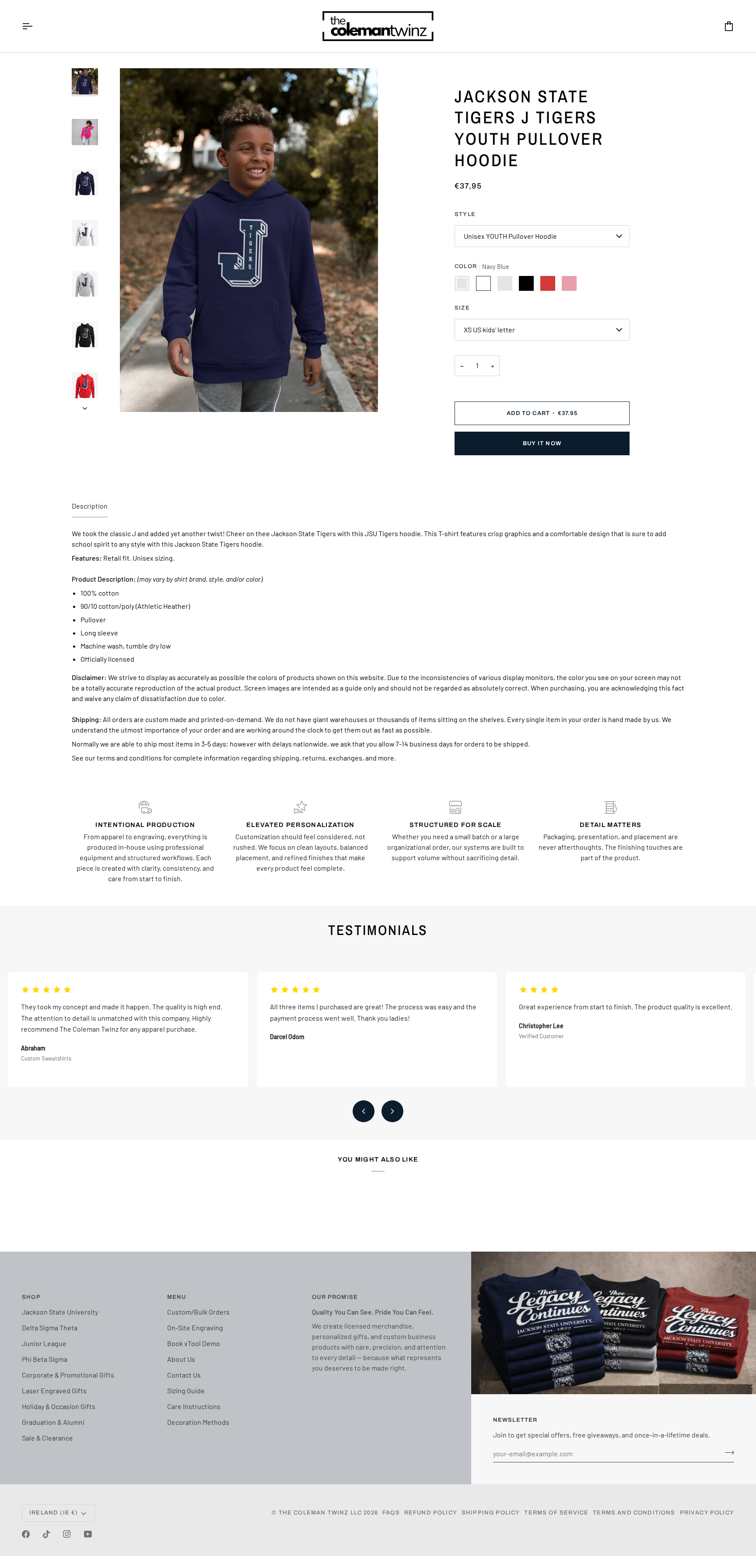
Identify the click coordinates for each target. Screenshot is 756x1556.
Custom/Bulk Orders (198, 1312)
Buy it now (542, 443)
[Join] (727, 1452)
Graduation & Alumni (53, 1422)
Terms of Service (556, 1513)
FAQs (391, 1513)
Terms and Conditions (634, 1513)
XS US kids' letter (489, 329)
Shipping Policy (491, 1513)
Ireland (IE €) (53, 1513)
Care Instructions (193, 1406)
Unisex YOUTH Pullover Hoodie (510, 236)
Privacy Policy (707, 1513)
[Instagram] (67, 1534)
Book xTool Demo (193, 1343)
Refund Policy (430, 1513)
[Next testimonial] (392, 1111)
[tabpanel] (378, 645)
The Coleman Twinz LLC (320, 1513)
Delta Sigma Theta (49, 1327)
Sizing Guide (186, 1390)
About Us (181, 1359)
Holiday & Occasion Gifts (58, 1406)
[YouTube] (88, 1534)
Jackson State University (60, 1312)
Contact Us (184, 1375)
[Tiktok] (46, 1534)
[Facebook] (26, 1534)
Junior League (44, 1343)
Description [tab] (90, 506)
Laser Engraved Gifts (54, 1390)
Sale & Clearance (47, 1438)
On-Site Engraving (195, 1327)
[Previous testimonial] (363, 1111)
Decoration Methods (198, 1422)
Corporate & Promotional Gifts (68, 1375)
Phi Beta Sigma (44, 1359)
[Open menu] (35, 26)
